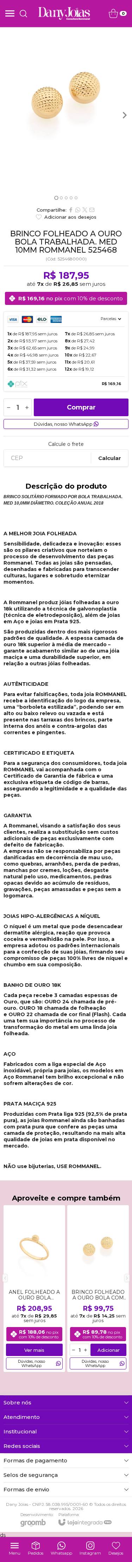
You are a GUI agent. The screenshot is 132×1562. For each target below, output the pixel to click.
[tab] (56, 198)
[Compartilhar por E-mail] (91, 209)
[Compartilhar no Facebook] (70, 209)
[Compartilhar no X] (84, 209)
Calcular (109, 458)
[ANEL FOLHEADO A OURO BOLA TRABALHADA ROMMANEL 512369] (34, 1289)
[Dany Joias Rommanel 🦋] (64, 13)
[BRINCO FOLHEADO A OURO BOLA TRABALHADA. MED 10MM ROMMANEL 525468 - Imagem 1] (66, 93)
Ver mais (34, 1350)
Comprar (81, 407)
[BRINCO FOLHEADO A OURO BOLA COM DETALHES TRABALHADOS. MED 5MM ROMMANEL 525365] (98, 1289)
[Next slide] (124, 115)
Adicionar (109, 1350)
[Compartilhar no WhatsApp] (77, 209)
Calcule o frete (66, 444)
